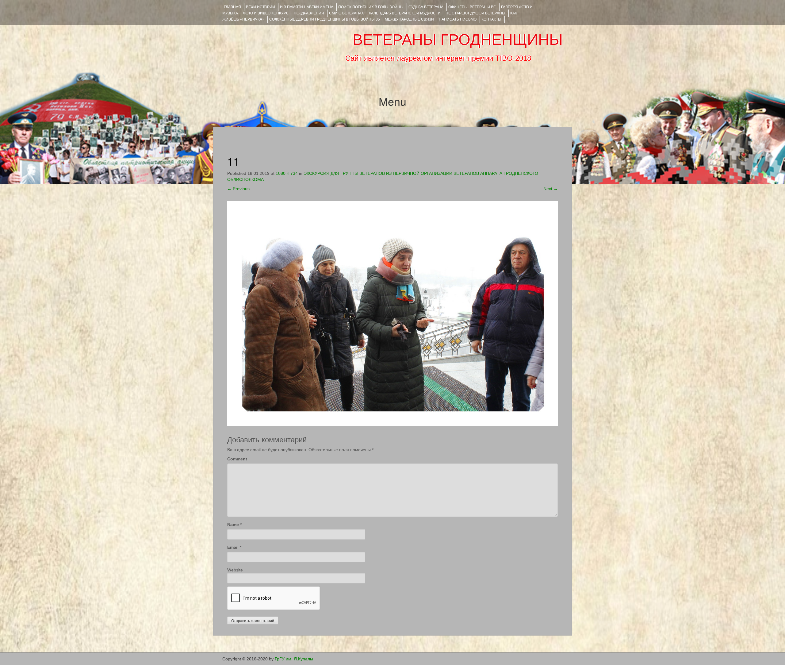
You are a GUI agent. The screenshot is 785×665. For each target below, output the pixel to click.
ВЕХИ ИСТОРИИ (260, 7)
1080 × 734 (287, 173)
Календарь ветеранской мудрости (405, 13)
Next (550, 188)
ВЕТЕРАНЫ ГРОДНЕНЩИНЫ (458, 39)
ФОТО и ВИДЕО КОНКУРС (266, 13)
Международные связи (409, 19)
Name (233, 524)
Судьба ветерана (425, 7)
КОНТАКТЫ (491, 19)
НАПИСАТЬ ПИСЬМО (458, 19)
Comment (237, 458)
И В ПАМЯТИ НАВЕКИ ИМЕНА (306, 7)
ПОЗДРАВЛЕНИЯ (309, 13)
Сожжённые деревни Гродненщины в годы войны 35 (324, 19)
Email (233, 547)
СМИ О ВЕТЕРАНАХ (346, 13)
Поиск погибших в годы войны (371, 7)
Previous (238, 188)
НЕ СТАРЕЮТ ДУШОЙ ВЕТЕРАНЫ (475, 13)
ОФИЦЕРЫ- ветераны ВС (472, 7)
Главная (232, 7)
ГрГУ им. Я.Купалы (294, 658)
